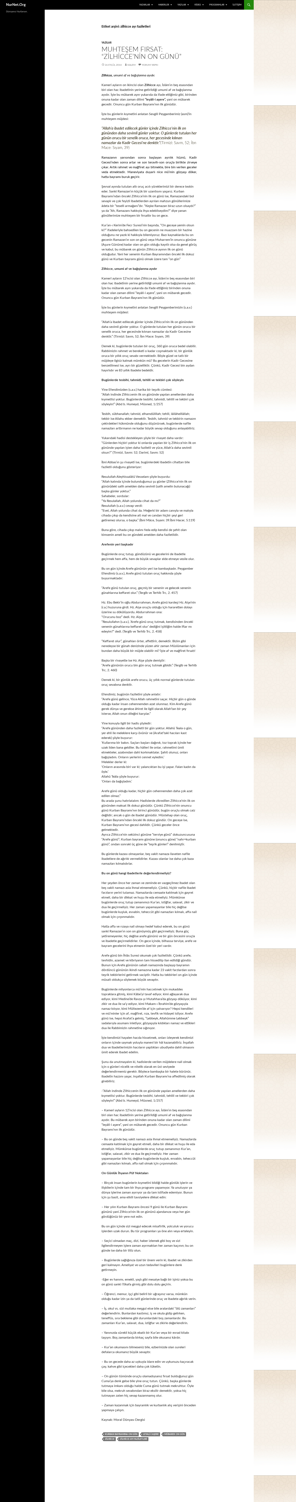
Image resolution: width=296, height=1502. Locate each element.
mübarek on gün (174, 1434)
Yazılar (181, 5)
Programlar (216, 5)
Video (197, 5)
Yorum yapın (150, 65)
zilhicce (109, 1439)
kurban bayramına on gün (121, 1434)
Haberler (163, 5)
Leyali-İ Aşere (151, 1434)
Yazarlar (144, 5)
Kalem (131, 65)
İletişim (237, 5)
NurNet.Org (16, 5)
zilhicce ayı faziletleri (133, 1439)
